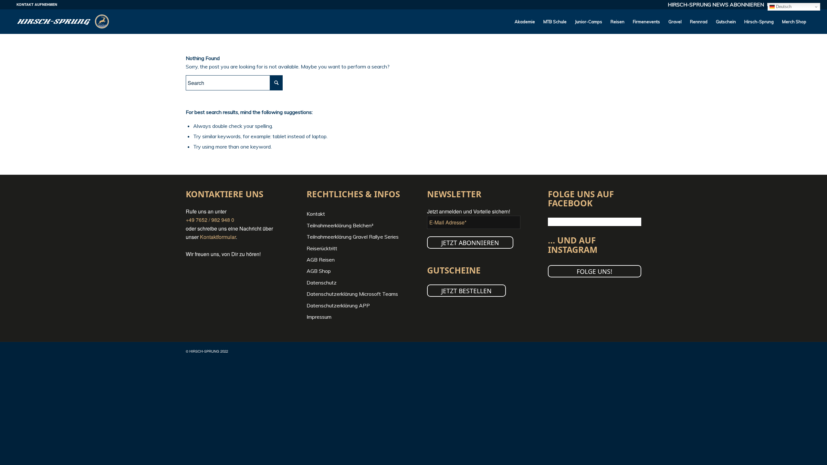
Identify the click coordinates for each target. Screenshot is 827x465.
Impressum (319, 317)
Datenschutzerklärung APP (338, 305)
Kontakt (316, 214)
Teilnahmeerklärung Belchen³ (340, 225)
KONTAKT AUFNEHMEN (36, 4)
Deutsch (783, 6)
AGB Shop (319, 271)
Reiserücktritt (322, 248)
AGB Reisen (321, 259)
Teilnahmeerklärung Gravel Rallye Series (353, 236)
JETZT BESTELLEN (466, 290)
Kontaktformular (218, 237)
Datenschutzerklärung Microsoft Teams (352, 294)
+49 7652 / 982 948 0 (210, 219)
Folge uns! (594, 271)
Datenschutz (322, 282)
